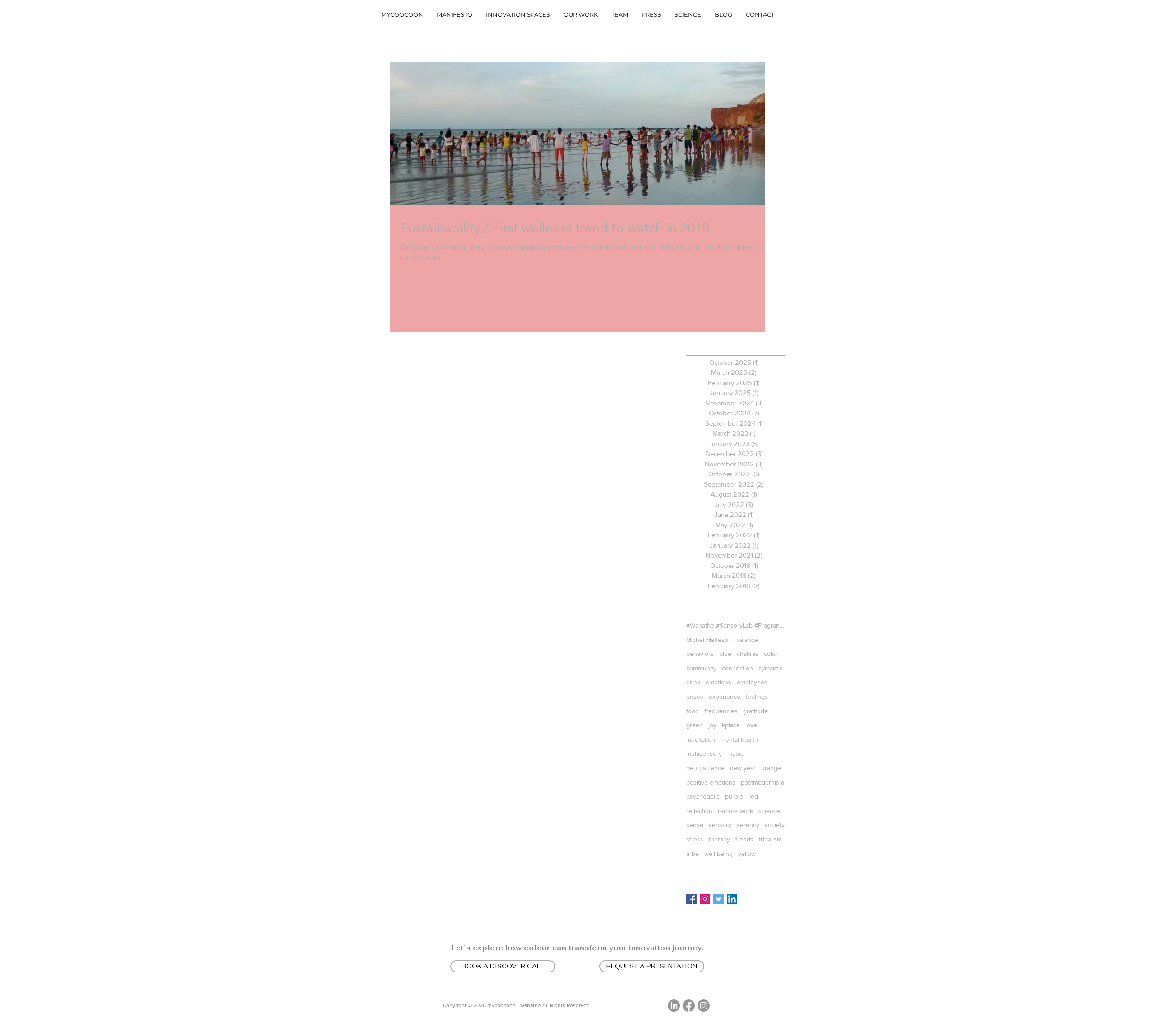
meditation (700, 739)
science (769, 810)
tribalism (770, 839)
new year (743, 768)
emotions (718, 682)
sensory (720, 824)
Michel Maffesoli (708, 639)
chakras (747, 653)
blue (725, 653)
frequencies (721, 711)
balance (747, 639)
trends (744, 839)
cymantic (770, 668)
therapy (719, 839)
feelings (757, 696)
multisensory (704, 753)
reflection (699, 810)
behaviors (700, 653)
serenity (748, 824)
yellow (747, 853)
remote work (735, 810)
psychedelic (703, 796)
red (753, 796)
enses (694, 696)
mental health (739, 739)
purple (734, 796)
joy (712, 725)
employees (752, 682)
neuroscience (705, 768)
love (751, 725)
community (701, 668)
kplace (731, 725)
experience (724, 696)
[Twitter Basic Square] (718, 899)
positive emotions (710, 782)
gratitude (755, 711)
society (775, 824)
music (735, 753)
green (694, 725)
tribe (692, 853)
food (692, 711)
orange (771, 768)
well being (718, 853)
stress (694, 839)
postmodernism (762, 782)
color (771, 653)
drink (693, 682)
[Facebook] (689, 1005)
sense (694, 824)
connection (737, 668)
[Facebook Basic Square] (691, 899)
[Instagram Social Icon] (705, 899)
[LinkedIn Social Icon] (732, 899)
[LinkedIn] (674, 1005)
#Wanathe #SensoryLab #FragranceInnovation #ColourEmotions (735, 625)
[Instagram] (704, 1005)
